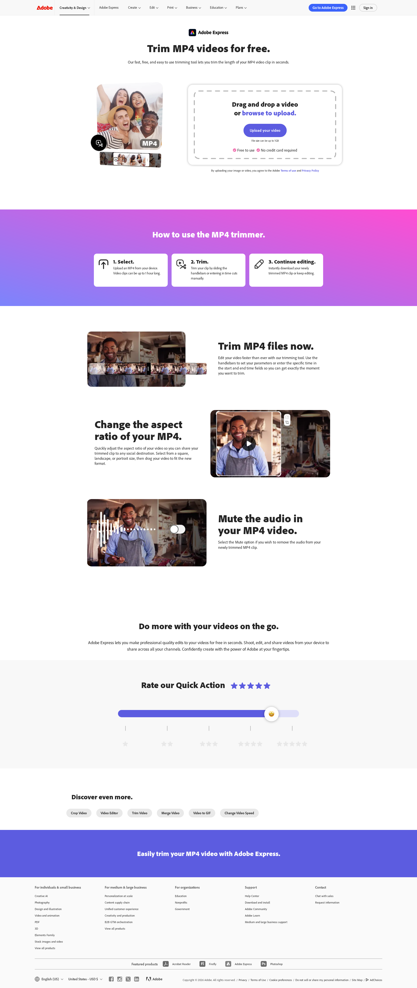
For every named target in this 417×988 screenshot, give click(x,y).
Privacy (243, 980)
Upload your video (265, 130)
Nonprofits (181, 902)
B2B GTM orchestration (118, 922)
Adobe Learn (252, 915)
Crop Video (79, 813)
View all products (45, 948)
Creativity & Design (73, 8)
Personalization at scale (119, 896)
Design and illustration (48, 909)
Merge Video (170, 813)
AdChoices (376, 980)
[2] (167, 743)
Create (132, 7)
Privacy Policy (310, 170)
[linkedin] (136, 979)
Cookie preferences (280, 980)
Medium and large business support (266, 922)
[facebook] (111, 979)
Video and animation (47, 915)
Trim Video (139, 813)
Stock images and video (49, 941)
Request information (327, 902)
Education (216, 7)
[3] (209, 743)
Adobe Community (256, 909)
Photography (42, 902)
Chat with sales (324, 896)
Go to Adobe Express (328, 7)
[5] (292, 743)
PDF (37, 922)
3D (36, 928)
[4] (250, 743)
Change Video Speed (239, 813)
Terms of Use (258, 980)
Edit (152, 7)
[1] (125, 743)
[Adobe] (45, 7)
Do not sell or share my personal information (321, 980)
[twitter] (128, 979)
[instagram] (119, 979)
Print (170, 7)
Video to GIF (202, 813)
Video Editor (109, 813)
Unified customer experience (122, 909)
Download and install (257, 902)
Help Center (252, 896)
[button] (353, 8)
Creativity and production (120, 915)
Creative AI (41, 896)
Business (191, 7)
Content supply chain (117, 902)
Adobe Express (108, 7)
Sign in (368, 8)
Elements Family (45, 935)
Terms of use (288, 170)
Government (182, 909)
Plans (239, 7)
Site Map (357, 980)
